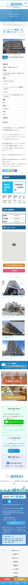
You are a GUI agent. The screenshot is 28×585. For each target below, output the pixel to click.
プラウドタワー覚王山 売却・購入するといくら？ (13, 296)
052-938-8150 (15, 463)
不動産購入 (15, 561)
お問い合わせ (16, 523)
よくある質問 (15, 569)
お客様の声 (15, 554)
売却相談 (14, 270)
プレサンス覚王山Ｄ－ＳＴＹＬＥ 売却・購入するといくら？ (13, 337)
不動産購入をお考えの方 (14, 381)
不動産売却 (15, 565)
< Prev (10, 277)
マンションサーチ (9, 23)
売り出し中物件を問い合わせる (14, 265)
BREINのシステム (15, 550)
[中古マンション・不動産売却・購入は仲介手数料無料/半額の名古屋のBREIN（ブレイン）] (14, 3)
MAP (21, 508)
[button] (14, 244)
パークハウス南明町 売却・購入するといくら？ (13, 316)
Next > (17, 277)
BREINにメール (14, 451)
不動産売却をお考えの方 (14, 397)
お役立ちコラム (15, 558)
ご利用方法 (15, 572)
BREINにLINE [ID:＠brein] (15, 422)
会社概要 (15, 576)
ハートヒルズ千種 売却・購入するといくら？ (13, 357)
